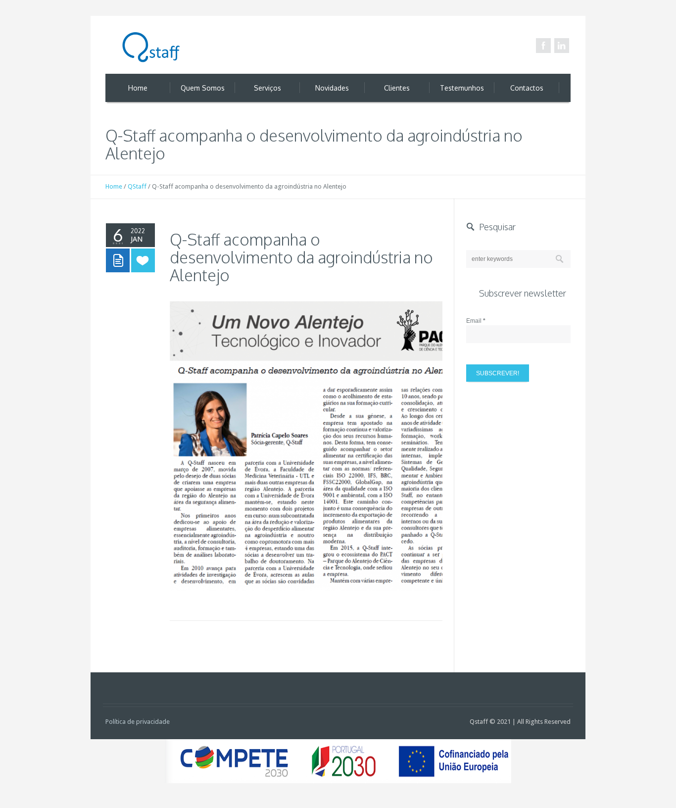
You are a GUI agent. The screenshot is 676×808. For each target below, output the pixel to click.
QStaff (137, 186)
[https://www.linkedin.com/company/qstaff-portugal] (561, 45)
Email (475, 320)
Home (113, 186)
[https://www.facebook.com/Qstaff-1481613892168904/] (543, 45)
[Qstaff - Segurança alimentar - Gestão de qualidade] (152, 48)
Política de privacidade (137, 721)
